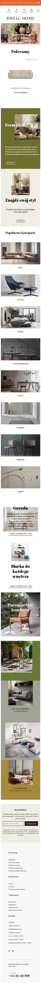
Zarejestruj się (13, 907)
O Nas (11, 884)
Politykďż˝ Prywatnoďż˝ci (16, 833)
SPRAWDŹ (10, 162)
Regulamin (12, 860)
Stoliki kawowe (20, 364)
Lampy (20, 492)
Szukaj (9, 12)
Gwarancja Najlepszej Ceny (18, 871)
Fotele (20, 300)
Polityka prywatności (16, 868)
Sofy (20, 268)
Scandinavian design (20, 710)
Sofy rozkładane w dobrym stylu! (20, 789)
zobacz (20, 220)
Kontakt (11, 886)
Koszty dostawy (14, 862)
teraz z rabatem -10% (20, 533)
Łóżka (20, 332)
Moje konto (12, 902)
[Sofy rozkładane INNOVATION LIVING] (20, 740)
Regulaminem (34, 831)
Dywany (20, 428)
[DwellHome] (20, 18)
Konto (16, 12)
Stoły (20, 396)
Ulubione (24, 12)
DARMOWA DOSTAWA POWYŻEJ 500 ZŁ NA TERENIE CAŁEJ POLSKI (20, 4)
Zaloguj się (12, 905)
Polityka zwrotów (14, 865)
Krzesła (20, 460)
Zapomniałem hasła (15, 910)
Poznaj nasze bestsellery (17, 889)
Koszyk (31, 12)
